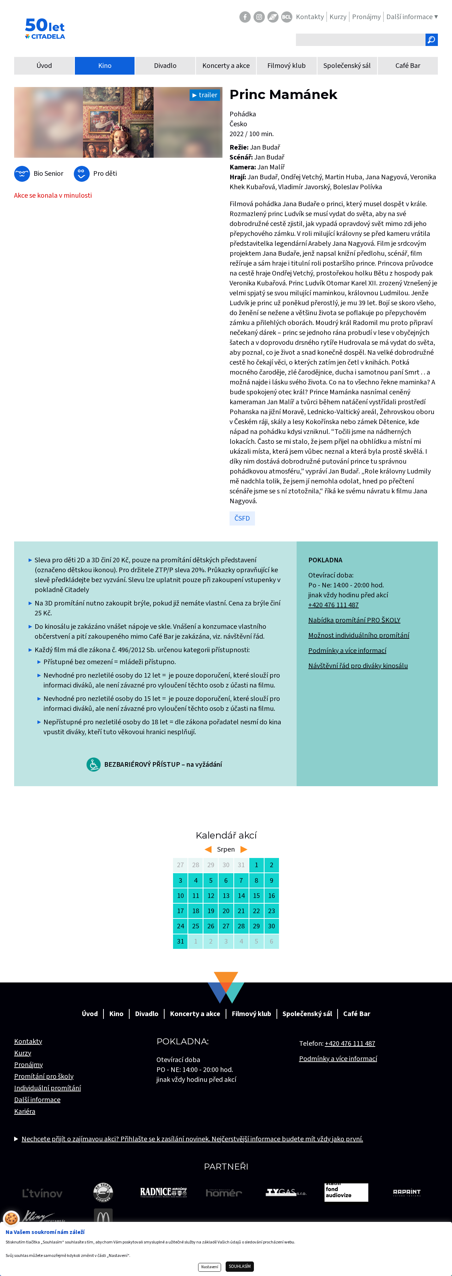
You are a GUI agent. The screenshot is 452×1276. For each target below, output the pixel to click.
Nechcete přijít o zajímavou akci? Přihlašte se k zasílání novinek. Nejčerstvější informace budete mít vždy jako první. (192, 1139)
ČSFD (242, 518)
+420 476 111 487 (333, 605)
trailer (208, 95)
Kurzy (22, 1053)
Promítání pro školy (43, 1076)
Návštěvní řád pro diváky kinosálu (358, 666)
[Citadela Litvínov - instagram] (259, 17)
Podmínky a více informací (347, 651)
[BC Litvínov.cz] (286, 17)
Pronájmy (28, 1065)
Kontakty (28, 1041)
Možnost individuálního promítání (358, 635)
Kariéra (24, 1111)
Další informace (37, 1100)
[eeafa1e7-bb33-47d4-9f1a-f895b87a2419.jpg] (118, 122)
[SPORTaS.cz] (273, 17)
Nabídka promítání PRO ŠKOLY (354, 620)
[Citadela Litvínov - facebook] (245, 17)
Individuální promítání (47, 1088)
